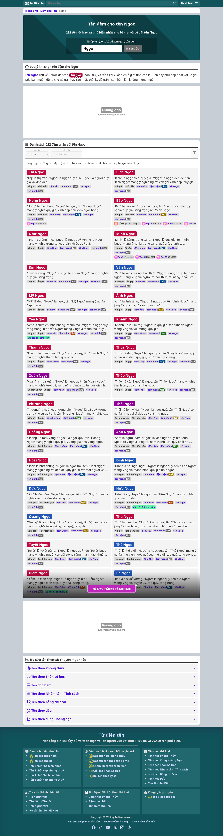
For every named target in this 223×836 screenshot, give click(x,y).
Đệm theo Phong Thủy (103, 797)
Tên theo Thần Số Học (162, 765)
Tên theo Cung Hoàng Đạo (165, 760)
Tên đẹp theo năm (45, 756)
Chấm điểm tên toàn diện (109, 766)
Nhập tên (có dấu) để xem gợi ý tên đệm (111, 41)
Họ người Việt (38, 797)
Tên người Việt (38, 806)
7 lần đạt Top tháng (127, 223)
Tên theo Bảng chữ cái (162, 774)
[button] (112, 3)
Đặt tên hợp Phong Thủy (109, 756)
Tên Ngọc (31, 75)
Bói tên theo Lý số (104, 776)
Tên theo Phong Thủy (162, 756)
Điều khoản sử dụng (116, 821)
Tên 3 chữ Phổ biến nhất (45, 766)
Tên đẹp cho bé (42, 761)
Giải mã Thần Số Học (106, 771)
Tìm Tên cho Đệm (159, 783)
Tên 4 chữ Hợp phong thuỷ (46, 779)
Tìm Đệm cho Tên (100, 806)
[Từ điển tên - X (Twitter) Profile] (115, 827)
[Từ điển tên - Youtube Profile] (108, 827)
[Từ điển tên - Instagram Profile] (122, 827)
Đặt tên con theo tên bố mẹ (111, 761)
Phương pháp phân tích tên (84, 821)
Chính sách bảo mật (143, 821)
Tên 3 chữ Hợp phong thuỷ (46, 770)
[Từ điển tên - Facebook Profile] (93, 827)
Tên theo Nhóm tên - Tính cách (168, 769)
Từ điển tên (111, 735)
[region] (111, 112)
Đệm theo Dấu (98, 801)
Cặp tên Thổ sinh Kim (38, 337)
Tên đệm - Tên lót (40, 801)
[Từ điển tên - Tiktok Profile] (100, 827)
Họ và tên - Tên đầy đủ (43, 810)
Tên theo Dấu (156, 778)
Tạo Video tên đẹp (163, 797)
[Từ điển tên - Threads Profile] (129, 827)
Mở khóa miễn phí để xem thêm (112, 588)
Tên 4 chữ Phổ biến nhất (45, 775)
